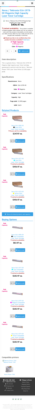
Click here (26, 40)
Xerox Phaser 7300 (9, 374)
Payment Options (25, 386)
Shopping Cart (10, 386)
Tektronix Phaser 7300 (9, 362)
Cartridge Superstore (17, 404)
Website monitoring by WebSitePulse (17, 409)
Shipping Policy (26, 384)
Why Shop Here (25, 388)
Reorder (10, 388)
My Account (10, 384)
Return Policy (25, 382)
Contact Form (9, 390)
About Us (25, 391)
